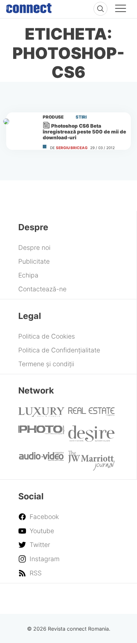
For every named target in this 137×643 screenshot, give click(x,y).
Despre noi (34, 247)
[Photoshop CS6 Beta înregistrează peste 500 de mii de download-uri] (21, 130)
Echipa (28, 275)
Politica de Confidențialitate (59, 350)
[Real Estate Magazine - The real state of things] (91, 414)
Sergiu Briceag (72, 147)
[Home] (29, 6)
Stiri (81, 117)
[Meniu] (120, 9)
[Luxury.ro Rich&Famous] (41, 414)
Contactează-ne (42, 289)
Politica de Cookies (46, 336)
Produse (53, 117)
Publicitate (34, 261)
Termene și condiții (46, 364)
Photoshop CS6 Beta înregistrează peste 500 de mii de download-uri (84, 131)
